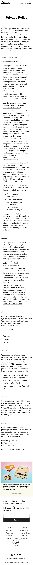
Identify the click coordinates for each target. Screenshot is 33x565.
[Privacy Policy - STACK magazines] (5, 2)
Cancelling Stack (24, 533)
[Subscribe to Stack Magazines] (16, 463)
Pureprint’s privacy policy (12, 138)
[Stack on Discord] (17, 555)
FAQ (9, 527)
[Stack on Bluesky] (20, 555)
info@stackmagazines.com (16, 558)
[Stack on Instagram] (12, 555)
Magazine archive (24, 530)
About (9, 538)
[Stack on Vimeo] (14, 555)
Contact (24, 527)
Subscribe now (16, 493)
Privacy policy (9, 530)
